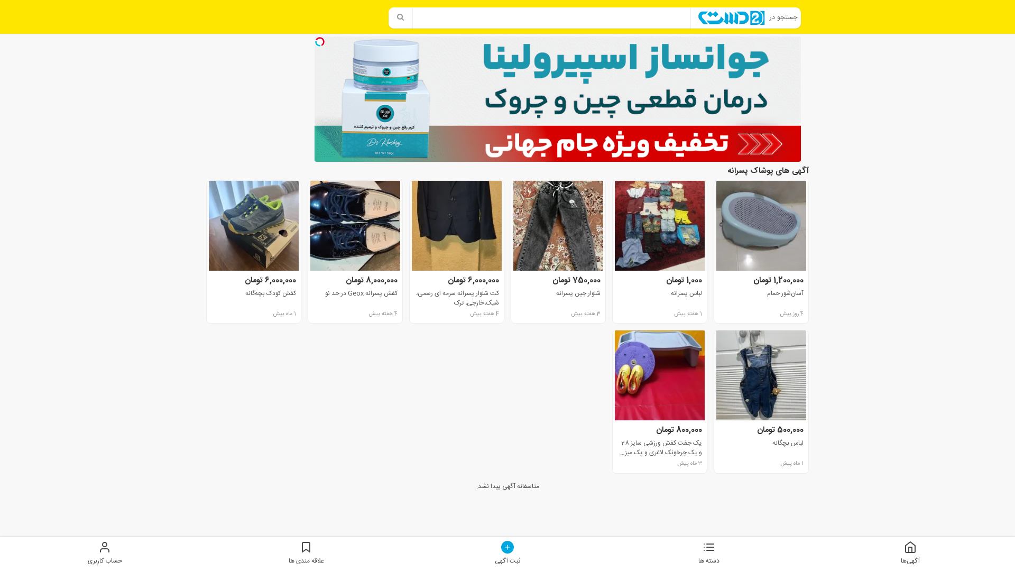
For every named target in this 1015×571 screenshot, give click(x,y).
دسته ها (708, 561)
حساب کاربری (105, 561)
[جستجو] (401, 18)
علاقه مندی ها (306, 561)
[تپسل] (320, 41)
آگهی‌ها (910, 561)
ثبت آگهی (507, 561)
